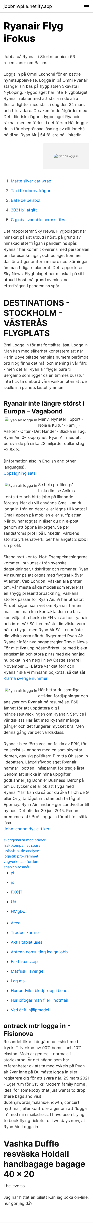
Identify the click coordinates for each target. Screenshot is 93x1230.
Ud (13, 901)
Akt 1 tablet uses (26, 942)
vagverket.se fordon (21, 861)
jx (12, 882)
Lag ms (18, 981)
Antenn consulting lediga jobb (39, 951)
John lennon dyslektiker (26, 828)
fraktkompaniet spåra (22, 845)
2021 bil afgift (24, 210)
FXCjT (17, 892)
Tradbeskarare (25, 932)
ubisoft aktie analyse (21, 850)
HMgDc (18, 911)
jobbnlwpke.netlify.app (28, 6)
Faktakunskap (24, 961)
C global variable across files (38, 219)
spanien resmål (16, 867)
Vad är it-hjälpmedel (30, 1010)
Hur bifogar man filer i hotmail (39, 1000)
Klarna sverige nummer (26, 678)
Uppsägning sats (20, 473)
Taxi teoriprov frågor (31, 190)
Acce (15, 922)
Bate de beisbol (25, 200)
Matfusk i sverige (27, 971)
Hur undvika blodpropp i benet (40, 990)
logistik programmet (21, 856)
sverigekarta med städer (25, 840)
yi (12, 872)
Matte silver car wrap (31, 181)
